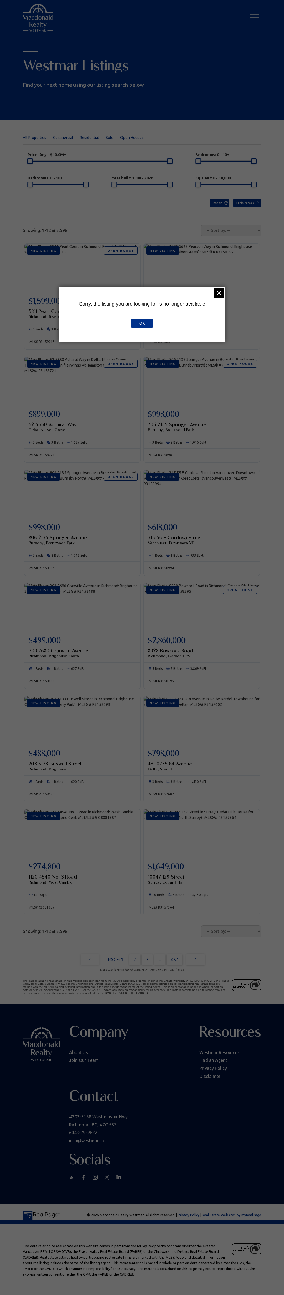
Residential (89, 137)
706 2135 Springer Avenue (177, 426)
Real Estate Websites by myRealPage (231, 1215)
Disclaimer (209, 1076)
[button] (71, 1177)
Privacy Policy (213, 1068)
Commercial (63, 137)
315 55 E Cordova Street (175, 540)
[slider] (30, 161)
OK (142, 323)
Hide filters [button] (245, 203)
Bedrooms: (212, 154)
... (159, 959)
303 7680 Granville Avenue (58, 653)
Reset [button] (217, 203)
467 (174, 959)
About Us (78, 1052)
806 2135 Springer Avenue (58, 540)
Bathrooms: (45, 178)
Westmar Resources (219, 1052)
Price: (46, 154)
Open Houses (132, 137)
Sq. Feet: (214, 178)
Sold (109, 137)
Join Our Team (84, 1060)
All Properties (34, 137)
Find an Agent (213, 1060)
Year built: (132, 178)
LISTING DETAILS (82, 422)
